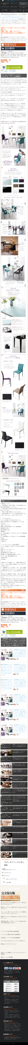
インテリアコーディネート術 (14, 10)
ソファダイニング (5, 6)
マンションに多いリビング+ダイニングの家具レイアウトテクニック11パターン (14, 912)
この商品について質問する (9, 71)
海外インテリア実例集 (7, 957)
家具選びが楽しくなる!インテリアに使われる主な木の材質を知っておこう (13, 922)
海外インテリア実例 (23, 10)
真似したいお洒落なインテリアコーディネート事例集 (13, 953)
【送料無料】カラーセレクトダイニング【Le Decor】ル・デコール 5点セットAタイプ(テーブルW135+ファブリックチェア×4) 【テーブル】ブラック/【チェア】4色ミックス (20, 684)
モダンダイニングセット (23, 4)
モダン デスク (14, 6)
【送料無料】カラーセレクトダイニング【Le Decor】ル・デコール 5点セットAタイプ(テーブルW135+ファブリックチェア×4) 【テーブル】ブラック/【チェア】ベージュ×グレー (20, 653)
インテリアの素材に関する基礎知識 (10, 934)
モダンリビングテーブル (23, 7)
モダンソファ (14, 3)
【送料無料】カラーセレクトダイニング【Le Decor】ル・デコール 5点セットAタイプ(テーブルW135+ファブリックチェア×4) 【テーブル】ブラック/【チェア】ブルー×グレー (20, 699)
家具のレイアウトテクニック (8, 944)
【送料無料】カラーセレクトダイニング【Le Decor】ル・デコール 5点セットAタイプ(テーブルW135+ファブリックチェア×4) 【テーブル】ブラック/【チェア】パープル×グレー (20, 668)
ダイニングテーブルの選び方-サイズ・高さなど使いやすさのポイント (13, 903)
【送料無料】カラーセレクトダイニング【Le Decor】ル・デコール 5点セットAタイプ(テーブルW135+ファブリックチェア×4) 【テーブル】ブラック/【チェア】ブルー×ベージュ (20, 714)
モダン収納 (4, 10)
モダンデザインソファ (11, 869)
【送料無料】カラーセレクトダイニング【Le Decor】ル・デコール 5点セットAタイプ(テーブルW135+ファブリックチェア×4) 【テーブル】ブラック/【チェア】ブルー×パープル (20, 729)
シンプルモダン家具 (6, 16)
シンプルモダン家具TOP (4, 4)
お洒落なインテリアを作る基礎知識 (10, 937)
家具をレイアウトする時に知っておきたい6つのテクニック (14, 908)
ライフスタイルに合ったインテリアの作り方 (13, 940)
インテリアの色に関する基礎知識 (10, 931)
